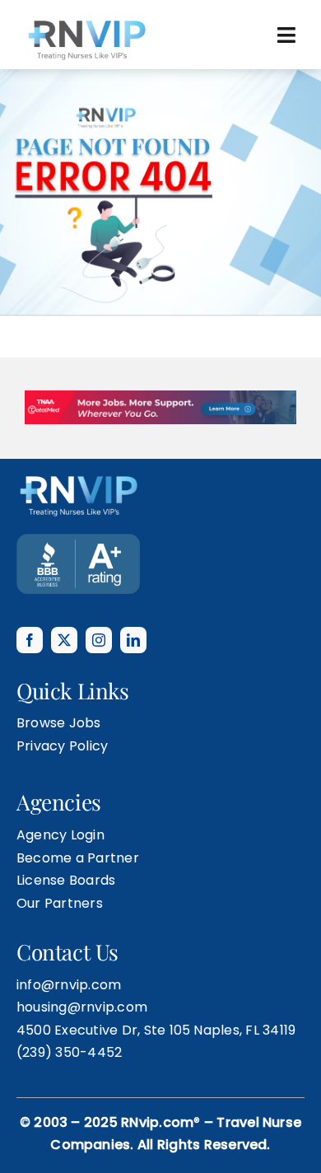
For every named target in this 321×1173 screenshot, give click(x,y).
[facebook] (29, 599)
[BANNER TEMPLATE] (78, 498)
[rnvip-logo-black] (86, 22)
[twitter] (64, 599)
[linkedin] (133, 599)
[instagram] (99, 599)
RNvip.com (157, 1081)
